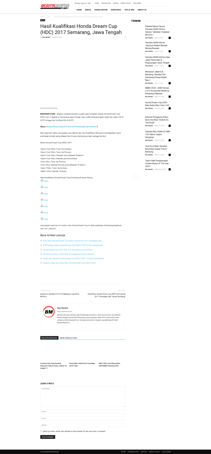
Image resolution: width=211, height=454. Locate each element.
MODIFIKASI (116, 10)
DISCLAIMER (137, 3)
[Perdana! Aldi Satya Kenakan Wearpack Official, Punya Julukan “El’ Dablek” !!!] (53, 352)
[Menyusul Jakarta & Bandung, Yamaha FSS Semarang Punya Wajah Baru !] (137, 76)
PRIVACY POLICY (126, 3)
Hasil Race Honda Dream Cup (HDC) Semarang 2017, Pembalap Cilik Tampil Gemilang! (106, 295)
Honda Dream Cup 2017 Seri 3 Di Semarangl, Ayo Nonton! (71, 126)
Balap (49, 17)
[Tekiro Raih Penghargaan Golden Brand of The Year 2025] (137, 165)
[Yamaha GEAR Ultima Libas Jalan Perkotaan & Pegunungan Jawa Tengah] (137, 62)
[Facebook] (157, 3)
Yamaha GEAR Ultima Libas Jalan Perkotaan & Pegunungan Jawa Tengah (157, 60)
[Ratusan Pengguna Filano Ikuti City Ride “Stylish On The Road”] (137, 122)
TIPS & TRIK (129, 10)
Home (42, 17)
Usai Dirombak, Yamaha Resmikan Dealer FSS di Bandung (156, 149)
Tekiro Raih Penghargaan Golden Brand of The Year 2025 (157, 163)
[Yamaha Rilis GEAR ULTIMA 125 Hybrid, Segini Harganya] (137, 136)
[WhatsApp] (59, 42)
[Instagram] (161, 3)
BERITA (88, 10)
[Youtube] (169, 3)
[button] (168, 10)
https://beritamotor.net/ (64, 311)
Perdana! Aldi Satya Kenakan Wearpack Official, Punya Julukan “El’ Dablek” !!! (53, 365)
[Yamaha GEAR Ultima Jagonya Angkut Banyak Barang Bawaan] (137, 47)
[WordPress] (72, 326)
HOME (97, 3)
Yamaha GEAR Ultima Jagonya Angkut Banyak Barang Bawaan (156, 45)
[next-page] (45, 373)
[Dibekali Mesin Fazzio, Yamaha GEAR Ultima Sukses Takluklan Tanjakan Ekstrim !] (137, 31)
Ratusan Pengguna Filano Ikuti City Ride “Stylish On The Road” (156, 120)
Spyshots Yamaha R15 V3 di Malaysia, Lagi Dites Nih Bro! (59, 295)
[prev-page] (41, 373)
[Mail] (165, 3)
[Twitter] (48, 42)
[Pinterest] (54, 42)
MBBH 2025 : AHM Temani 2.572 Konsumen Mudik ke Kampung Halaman (157, 91)
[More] (65, 42)
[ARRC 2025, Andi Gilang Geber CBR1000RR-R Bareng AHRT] (112, 352)
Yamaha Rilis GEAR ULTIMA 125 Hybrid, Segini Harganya (157, 134)
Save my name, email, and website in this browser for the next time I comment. (74, 431)
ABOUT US (142, 10)
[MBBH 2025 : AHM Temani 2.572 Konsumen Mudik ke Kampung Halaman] (137, 93)
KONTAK (115, 3)
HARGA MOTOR (101, 10)
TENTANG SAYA (106, 3)
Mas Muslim (46, 37)
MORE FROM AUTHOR (68, 338)
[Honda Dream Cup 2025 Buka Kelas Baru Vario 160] (137, 107)
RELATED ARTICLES (49, 338)
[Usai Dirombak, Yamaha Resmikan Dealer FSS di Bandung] (137, 151)
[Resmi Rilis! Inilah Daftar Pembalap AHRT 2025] (82, 352)
